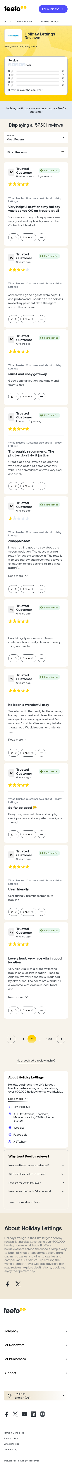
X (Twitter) (20, 1141)
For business (50, 9)
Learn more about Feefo (25, 1202)
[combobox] (36, 137)
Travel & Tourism (23, 21)
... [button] (40, 1039)
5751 (49, 1039)
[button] (36, 137)
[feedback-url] (18, 184)
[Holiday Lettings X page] (18, 1284)
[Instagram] (42, 1414)
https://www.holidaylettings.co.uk (20, 46)
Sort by (10, 135)
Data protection (12, 1444)
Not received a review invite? (36, 1060)
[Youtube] (24, 1414)
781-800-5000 (23, 1107)
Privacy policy (11, 1438)
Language (20, 1393)
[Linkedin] (33, 1414)
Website (19, 1127)
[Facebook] (6, 1414)
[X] (15, 1414)
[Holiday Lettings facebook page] (7, 1284)
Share (26, 237)
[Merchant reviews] (13, 35)
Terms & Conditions (14, 1433)
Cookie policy (11, 1449)
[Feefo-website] (15, 9)
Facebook (20, 1134)
